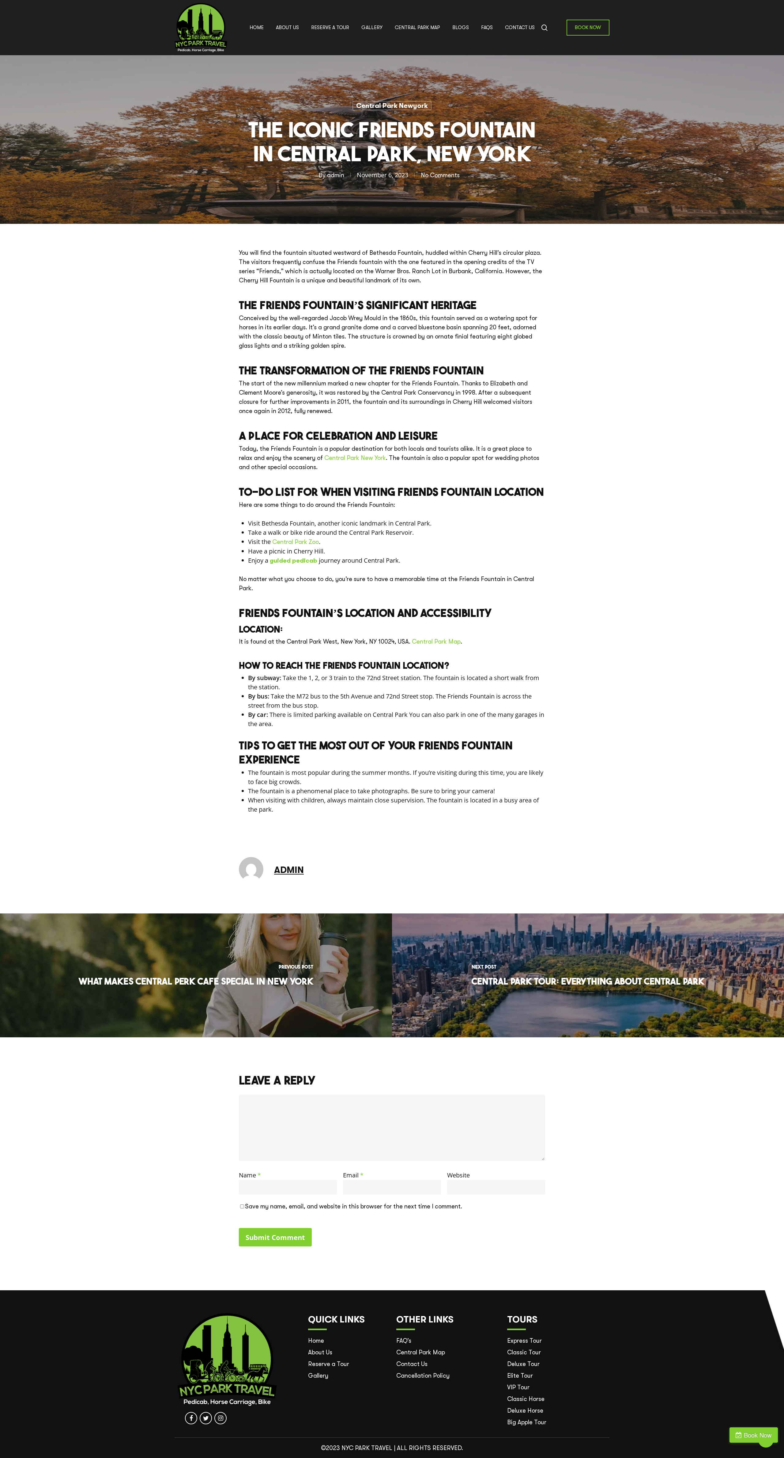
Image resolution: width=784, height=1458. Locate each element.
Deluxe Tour (523, 1364)
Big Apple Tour (526, 1422)
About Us (320, 1352)
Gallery (318, 1375)
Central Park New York (355, 457)
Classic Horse (526, 1399)
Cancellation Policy (423, 1375)
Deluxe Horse (525, 1410)
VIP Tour (518, 1387)
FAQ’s (403, 1340)
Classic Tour (524, 1352)
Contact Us (412, 1364)
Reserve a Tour (328, 1364)
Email (353, 1175)
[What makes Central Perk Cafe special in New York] (196, 975)
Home (316, 1340)
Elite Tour (520, 1375)
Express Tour (524, 1340)
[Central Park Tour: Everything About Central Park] (588, 975)
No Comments (440, 175)
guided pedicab (293, 560)
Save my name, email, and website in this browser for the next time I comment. (353, 1206)
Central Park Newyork (392, 105)
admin (335, 175)
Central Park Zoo (295, 541)
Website (458, 1175)
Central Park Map (436, 641)
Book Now (757, 1434)
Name (250, 1175)
